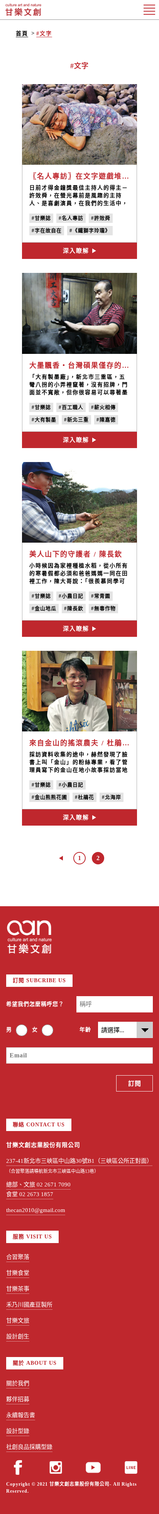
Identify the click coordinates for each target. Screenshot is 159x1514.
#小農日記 (71, 596)
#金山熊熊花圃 (49, 797)
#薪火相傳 (103, 407)
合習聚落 (17, 1257)
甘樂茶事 (17, 1289)
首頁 (22, 33)
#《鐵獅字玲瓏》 (89, 230)
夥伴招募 (17, 1399)
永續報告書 (20, 1415)
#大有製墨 (44, 419)
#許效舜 (100, 218)
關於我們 (17, 1383)
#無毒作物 (103, 608)
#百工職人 (71, 407)
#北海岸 (111, 797)
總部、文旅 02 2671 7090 (38, 1184)
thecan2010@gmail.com (35, 1210)
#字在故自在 (47, 230)
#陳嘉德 (106, 419)
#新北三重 (76, 419)
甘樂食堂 (17, 1273)
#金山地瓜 (44, 608)
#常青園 (100, 596)
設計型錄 (17, 1431)
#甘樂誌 (41, 218)
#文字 (44, 33)
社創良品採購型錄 (29, 1447)
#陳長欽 (73, 608)
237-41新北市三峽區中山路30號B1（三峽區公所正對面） (79, 1161)
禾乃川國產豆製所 (29, 1305)
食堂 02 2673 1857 (29, 1194)
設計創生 (17, 1336)
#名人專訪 (71, 218)
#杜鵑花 (84, 797)
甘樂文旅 (17, 1320)
